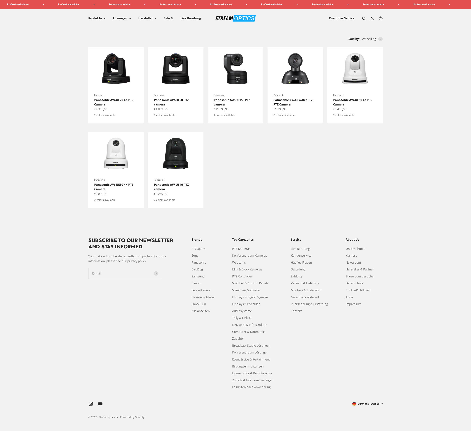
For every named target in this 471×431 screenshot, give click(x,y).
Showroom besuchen (360, 276)
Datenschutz (354, 283)
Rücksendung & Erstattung (309, 304)
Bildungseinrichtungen (248, 366)
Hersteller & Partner (360, 269)
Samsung (198, 276)
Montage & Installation (306, 290)
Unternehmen (355, 249)
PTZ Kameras (241, 249)
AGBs (349, 297)
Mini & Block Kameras (247, 269)
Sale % (168, 18)
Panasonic (99, 95)
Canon (196, 283)
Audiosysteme (242, 311)
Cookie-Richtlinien (358, 290)
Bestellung (298, 269)
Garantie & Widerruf (305, 297)
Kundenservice (301, 256)
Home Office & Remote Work (252, 373)
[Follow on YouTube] (100, 403)
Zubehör (238, 339)
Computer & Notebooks (248, 332)
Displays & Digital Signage (250, 297)
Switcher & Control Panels (250, 283)
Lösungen (120, 18)
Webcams (239, 263)
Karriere (351, 256)
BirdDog (197, 269)
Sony (195, 256)
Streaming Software (246, 290)
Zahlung (296, 276)
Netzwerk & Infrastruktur (249, 325)
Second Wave (201, 290)
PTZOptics (199, 249)
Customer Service (341, 18)
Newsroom (353, 263)
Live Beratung (190, 18)
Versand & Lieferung (305, 283)
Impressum (354, 304)
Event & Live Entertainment (251, 359)
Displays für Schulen (246, 304)
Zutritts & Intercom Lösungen (252, 380)
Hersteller (145, 18)
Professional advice (48, 4)
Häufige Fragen (301, 263)
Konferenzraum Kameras (249, 256)
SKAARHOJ (199, 304)
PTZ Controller (242, 276)
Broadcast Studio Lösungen (251, 346)
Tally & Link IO (241, 318)
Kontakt (296, 311)
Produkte (95, 18)
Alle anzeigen (201, 311)
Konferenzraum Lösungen (250, 352)
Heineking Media (203, 297)
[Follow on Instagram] (90, 403)
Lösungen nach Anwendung (251, 387)
